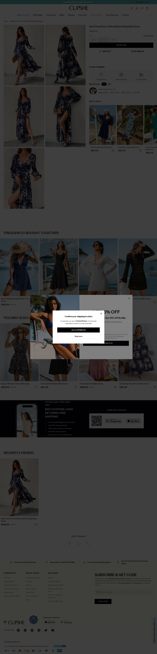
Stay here (78, 336)
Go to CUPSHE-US (78, 330)
